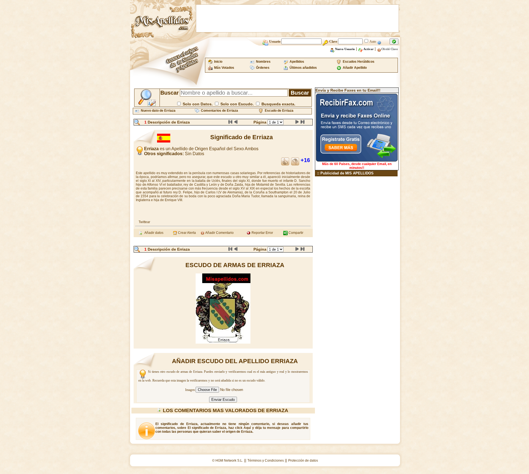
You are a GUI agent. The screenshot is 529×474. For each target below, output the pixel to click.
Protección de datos (303, 460)
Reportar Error (262, 233)
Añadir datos (153, 233)
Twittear (144, 222)
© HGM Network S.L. (227, 460)
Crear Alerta (186, 233)
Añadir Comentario (219, 233)
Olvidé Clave (389, 49)
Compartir (295, 233)
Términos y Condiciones (265, 460)
